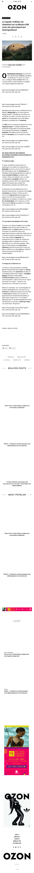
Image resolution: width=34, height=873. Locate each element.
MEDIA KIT (17, 836)
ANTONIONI (11, 357)
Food (6, 689)
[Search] (31, 1)
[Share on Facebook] (13, 36)
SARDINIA (27, 360)
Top (17, 869)
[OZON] (17, 859)
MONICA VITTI (17, 360)
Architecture (6, 18)
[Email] (21, 36)
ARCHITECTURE (21, 357)
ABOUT (17, 834)
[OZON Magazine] (17, 7)
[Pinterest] (18, 36)
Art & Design (8, 652)
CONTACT (17, 839)
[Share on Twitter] (16, 36)
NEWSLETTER (17, 841)
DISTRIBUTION (17, 843)
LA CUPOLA (7, 360)
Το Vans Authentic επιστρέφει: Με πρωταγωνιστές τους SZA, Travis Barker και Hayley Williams (17, 483)
